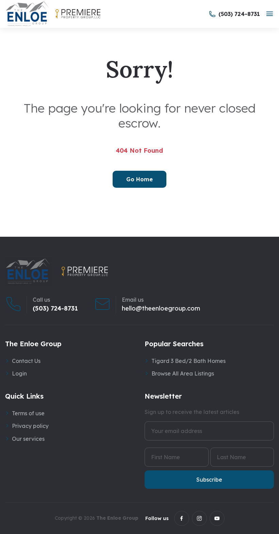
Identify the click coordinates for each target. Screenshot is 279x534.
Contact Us (26, 360)
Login (19, 373)
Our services (28, 438)
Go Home (139, 179)
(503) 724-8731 (55, 308)
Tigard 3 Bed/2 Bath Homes (188, 360)
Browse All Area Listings (182, 373)
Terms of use (28, 413)
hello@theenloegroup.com (161, 308)
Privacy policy (30, 425)
